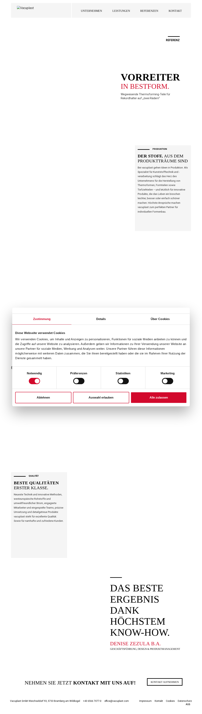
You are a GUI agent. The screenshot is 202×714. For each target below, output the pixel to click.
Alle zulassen (159, 397)
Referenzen (149, 10)
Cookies (170, 701)
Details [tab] (101, 319)
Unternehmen (91, 10)
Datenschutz (185, 701)
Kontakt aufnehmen (165, 682)
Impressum (145, 701)
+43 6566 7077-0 (92, 701)
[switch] (78, 381)
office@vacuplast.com (116, 701)
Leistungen (121, 10)
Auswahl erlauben (101, 397)
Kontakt (175, 10)
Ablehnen (43, 397)
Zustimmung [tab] (42, 319)
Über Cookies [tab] (160, 319)
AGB (188, 704)
